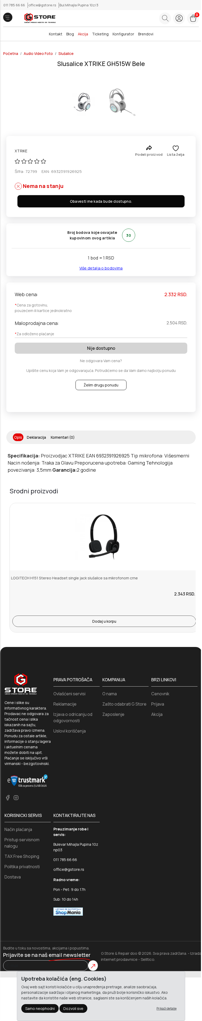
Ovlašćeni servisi (69, 694)
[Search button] (165, 18)
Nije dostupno (101, 348)
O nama (109, 694)
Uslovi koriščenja (69, 731)
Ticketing (100, 33)
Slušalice (66, 53)
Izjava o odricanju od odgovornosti (72, 717)
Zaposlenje (113, 714)
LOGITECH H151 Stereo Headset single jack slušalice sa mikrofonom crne (74, 577)
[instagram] (16, 797)
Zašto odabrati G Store (124, 704)
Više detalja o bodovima (101, 268)
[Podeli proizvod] (149, 147)
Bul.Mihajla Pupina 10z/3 (78, 5)
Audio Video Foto (38, 53)
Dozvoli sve (73, 1008)
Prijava (157, 704)
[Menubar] (7, 17)
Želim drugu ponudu (101, 384)
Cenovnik (160, 694)
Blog (70, 33)
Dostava (12, 877)
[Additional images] (81, 102)
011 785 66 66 (14, 5)
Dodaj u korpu (104, 621)
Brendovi (145, 33)
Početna (10, 53)
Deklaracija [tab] (36, 437)
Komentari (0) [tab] (63, 437)
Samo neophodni (40, 1008)
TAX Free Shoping (21, 856)
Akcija (83, 33)
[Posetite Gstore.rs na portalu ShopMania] (68, 911)
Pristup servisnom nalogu (21, 843)
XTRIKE (21, 150)
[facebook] (7, 797)
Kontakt (55, 33)
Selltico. (148, 959)
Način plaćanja (18, 829)
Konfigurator (123, 33)
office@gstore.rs (42, 5)
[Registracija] (179, 18)
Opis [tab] (18, 437)
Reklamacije (65, 704)
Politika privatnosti (22, 866)
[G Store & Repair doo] (38, 18)
